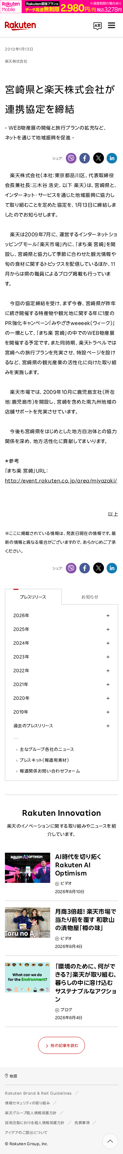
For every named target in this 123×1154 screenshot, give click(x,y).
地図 (13, 1076)
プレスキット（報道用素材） (44, 760)
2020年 (21, 698)
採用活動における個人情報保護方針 (35, 1122)
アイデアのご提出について (26, 1132)
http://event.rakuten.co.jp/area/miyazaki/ (61, 480)
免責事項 (82, 1122)
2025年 (21, 629)
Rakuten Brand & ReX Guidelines (38, 1093)
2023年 (21, 656)
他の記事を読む (64, 1045)
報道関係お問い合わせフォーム (50, 771)
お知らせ (89, 597)
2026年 (21, 615)
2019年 (20, 712)
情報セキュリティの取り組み (27, 1103)
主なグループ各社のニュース (47, 749)
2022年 (21, 670)
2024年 (21, 643)
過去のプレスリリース (33, 725)
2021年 (20, 684)
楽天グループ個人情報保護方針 (31, 1113)
